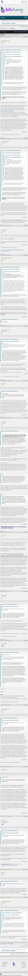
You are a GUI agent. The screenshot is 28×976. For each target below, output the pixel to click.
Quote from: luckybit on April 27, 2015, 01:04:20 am (9, 910)
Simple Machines (4, 965)
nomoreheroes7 (7, 258)
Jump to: (12, 954)
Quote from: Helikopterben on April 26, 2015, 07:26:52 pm (12, 912)
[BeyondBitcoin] (3, 824)
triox (4, 872)
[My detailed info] (3, 646)
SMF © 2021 (4, 963)
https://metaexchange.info (7, 526)
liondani (5, 643)
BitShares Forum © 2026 (23, 963)
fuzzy (4, 820)
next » (26, 26)
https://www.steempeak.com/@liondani (9, 701)
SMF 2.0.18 (4, 962)
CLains (5, 230)
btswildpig (6, 141)
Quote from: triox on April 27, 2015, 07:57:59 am (9, 604)
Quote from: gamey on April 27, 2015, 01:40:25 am (10, 606)
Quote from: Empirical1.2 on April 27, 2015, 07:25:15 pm (11, 52)
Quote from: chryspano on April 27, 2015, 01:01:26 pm (10, 652)
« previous (23, 26)
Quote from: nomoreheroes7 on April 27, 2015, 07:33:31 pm (11, 150)
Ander (4, 422)
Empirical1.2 (6, 41)
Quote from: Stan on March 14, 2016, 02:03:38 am (9, 319)
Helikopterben (7, 901)
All (8, 28)
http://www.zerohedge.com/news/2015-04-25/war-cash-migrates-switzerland (13, 110)
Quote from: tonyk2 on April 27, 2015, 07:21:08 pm (12, 54)
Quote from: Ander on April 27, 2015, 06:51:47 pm (13, 56)
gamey (5, 595)
